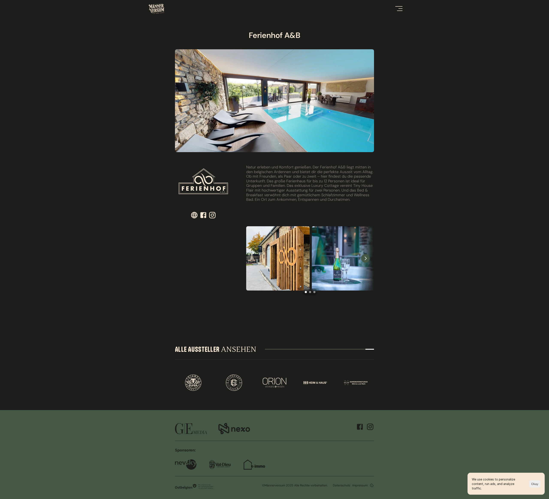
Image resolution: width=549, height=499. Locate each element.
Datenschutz (341, 485)
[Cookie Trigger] (372, 485)
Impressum (360, 485)
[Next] (365, 258)
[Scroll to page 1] (305, 292)
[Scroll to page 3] (315, 292)
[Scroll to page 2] (310, 292)
